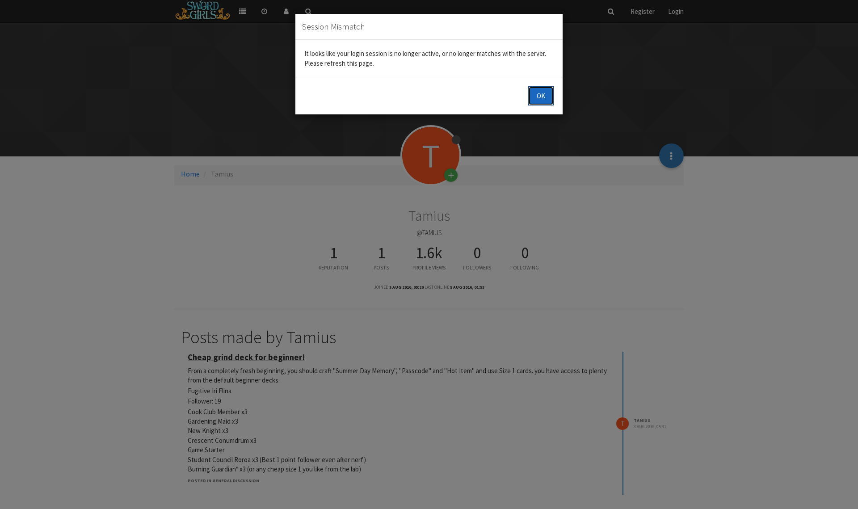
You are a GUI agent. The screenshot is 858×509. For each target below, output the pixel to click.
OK (541, 96)
